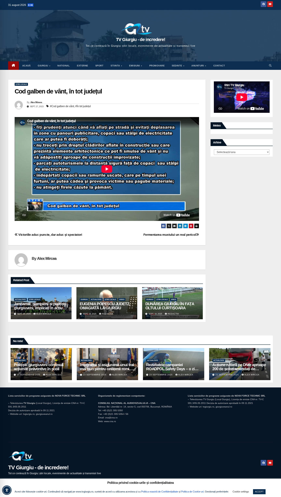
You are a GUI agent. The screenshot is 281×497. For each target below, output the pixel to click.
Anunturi (198, 65)
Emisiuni (135, 65)
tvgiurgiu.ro (29, 414)
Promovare (157, 65)
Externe (82, 65)
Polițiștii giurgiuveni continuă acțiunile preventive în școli (38, 367)
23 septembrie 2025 (95, 375)
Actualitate (20, 299)
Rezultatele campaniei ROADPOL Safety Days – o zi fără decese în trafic (170, 369)
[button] (270, 65)
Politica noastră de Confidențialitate (159, 491)
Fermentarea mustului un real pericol (169, 234)
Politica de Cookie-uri (192, 491)
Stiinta (115, 65)
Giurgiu (43, 65)
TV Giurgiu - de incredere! (140, 39)
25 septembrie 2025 (29, 375)
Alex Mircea (36, 102)
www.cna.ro (110, 421)
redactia (107, 314)
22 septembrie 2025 (227, 375)
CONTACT (219, 65)
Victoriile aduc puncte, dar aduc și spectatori (50, 234)
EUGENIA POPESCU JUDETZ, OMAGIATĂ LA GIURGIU (105, 306)
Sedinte (177, 65)
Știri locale (21, 84)
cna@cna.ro (111, 417)
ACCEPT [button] (259, 491)
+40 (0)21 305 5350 (112, 410)
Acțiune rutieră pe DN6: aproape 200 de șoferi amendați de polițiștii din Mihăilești (239, 369)
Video (121, 299)
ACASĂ (26, 65)
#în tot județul (83, 106)
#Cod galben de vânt (62, 106)
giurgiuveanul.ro (44, 414)
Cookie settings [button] (241, 491)
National (63, 65)
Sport (99, 65)
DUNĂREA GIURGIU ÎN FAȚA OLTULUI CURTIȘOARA (169, 306)
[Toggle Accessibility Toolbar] (6, 490)
